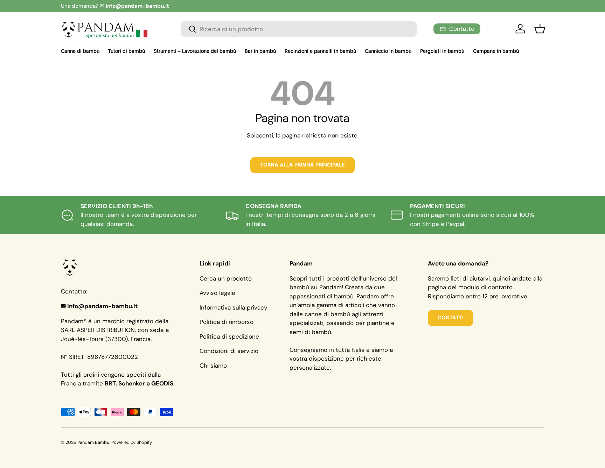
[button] (540, 28)
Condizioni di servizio (229, 351)
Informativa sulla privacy (233, 307)
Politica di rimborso (226, 322)
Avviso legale (217, 293)
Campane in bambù (496, 51)
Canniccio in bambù (388, 51)
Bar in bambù (260, 51)
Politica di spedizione (229, 336)
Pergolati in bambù (442, 51)
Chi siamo (213, 365)
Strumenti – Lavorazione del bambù (195, 51)
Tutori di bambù (126, 51)
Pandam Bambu (93, 442)
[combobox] (299, 29)
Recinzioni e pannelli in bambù (320, 51)
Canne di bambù (80, 51)
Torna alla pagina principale (302, 164)
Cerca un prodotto (226, 278)
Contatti (451, 317)
